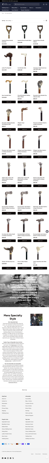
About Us (4, 398)
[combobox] (26, 4)
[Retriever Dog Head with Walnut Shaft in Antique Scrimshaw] (40, 169)
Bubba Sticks (5, 426)
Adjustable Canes (6, 421)
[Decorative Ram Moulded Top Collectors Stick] (40, 86)
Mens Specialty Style (8, 13)
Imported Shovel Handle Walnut (38, 41)
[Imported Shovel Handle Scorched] (9, 32)
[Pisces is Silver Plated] (24, 253)
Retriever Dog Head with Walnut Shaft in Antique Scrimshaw (38, 179)
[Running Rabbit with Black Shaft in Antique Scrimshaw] (24, 225)
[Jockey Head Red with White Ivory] (40, 253)
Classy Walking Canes (7, 429)
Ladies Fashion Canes (7, 433)
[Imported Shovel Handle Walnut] (40, 32)
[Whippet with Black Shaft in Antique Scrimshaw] (40, 141)
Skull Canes (13, 345)
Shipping (4, 410)
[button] (46, 4)
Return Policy (28, 408)
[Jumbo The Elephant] (9, 59)
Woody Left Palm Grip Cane (8, 261)
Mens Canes (4, 436)
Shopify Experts (18, 451)
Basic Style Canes (29, 426)
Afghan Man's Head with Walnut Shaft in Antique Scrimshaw (7, 179)
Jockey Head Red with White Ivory (39, 262)
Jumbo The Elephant (6, 67)
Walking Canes (5, 413)
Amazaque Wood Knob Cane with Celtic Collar (39, 68)
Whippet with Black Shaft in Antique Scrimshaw (39, 151)
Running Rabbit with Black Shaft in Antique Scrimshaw (24, 235)
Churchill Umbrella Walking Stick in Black (24, 96)
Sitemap (27, 410)
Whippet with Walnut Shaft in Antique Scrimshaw (24, 151)
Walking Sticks (5, 438)
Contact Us (4, 401)
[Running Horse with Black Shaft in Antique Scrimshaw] (9, 198)
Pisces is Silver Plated (22, 261)
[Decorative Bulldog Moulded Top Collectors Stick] (9, 114)
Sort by (3, 20)
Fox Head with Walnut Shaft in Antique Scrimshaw (8, 235)
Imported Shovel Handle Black (24, 40)
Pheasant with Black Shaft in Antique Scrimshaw (40, 123)
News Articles (28, 405)
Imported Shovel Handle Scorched (7, 41)
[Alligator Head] (24, 114)
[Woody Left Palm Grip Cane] (9, 253)
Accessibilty (28, 398)
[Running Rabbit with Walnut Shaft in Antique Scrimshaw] (40, 225)
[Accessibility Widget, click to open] (47, 231)
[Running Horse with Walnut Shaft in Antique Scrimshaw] (24, 198)
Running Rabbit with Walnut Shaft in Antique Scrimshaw (39, 235)
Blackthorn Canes (6, 424)
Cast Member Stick (22, 67)
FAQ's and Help (28, 413)
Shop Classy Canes (24, 304)
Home (3, 13)
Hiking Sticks (5, 431)
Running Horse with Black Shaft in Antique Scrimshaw (8, 207)
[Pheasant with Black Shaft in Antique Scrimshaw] (40, 114)
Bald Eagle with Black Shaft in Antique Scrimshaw (40, 207)
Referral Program (29, 415)
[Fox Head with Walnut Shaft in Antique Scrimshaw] (9, 225)
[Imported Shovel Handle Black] (24, 32)
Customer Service (29, 403)
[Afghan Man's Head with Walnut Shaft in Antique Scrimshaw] (9, 169)
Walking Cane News (30, 438)
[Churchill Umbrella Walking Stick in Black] (24, 86)
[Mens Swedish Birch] (9, 86)
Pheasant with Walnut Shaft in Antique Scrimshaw (8, 151)
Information (4, 403)
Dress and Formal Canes (30, 433)
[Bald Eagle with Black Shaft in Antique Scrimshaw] (40, 198)
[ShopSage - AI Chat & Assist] (47, 457)
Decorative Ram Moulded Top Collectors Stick (40, 96)
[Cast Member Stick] (24, 59)
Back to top (24, 389)
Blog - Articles (28, 401)
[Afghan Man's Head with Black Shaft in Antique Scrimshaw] (24, 169)
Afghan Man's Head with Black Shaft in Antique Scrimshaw (23, 179)
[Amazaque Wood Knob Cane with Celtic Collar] (40, 59)
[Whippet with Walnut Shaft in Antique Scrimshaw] (24, 141)
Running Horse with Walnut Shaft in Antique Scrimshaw (24, 207)
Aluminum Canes (29, 424)
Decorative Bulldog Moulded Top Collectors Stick (8, 123)
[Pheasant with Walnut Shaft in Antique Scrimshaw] (9, 141)
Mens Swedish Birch (6, 95)
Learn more (15, 0)
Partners (4, 405)
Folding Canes (28, 436)
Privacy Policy (5, 408)
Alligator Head (21, 122)
